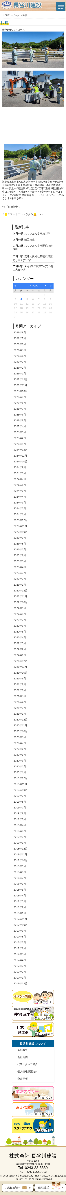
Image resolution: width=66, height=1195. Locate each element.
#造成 (10, 185)
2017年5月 (20, 954)
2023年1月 (20, 584)
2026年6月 (20, 344)
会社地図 (22, 1057)
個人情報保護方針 (27, 1071)
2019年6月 (20, 813)
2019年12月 (20, 778)
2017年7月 (20, 942)
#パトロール (53, 191)
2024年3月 (20, 502)
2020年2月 (20, 766)
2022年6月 (20, 625)
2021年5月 (20, 696)
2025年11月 (20, 385)
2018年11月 (20, 854)
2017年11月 (20, 919)
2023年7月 (20, 549)
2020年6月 (20, 748)
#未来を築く (17, 198)
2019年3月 (20, 831)
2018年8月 (20, 872)
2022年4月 (20, 637)
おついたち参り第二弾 (37, 233)
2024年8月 (20, 473)
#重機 (47, 188)
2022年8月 (20, 614)
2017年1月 (20, 977)
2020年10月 (20, 731)
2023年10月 (20, 531)
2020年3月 (20, 760)
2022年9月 (20, 608)
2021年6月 (20, 690)
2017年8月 (20, 936)
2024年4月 (20, 496)
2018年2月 (20, 907)
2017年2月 (20, 971)
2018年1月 (20, 913)
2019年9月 (20, 795)
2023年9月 (20, 537)
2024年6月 (20, 484)
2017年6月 (20, 948)
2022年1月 (20, 655)
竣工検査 (29, 239)
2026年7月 (20, 338)
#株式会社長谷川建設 (31, 181)
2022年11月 (20, 596)
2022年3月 (20, 643)
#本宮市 (14, 181)
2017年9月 (20, 930)
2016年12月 (20, 983)
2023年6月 (20, 555)
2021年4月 (20, 702)
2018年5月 (20, 889)
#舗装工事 (31, 185)
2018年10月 (20, 860)
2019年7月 (20, 807)
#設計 (58, 181)
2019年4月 (20, 825)
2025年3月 (20, 432)
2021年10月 (20, 672)
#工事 (40, 188)
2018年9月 (20, 866)
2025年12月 (20, 379)
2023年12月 (20, 520)
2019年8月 (20, 801)
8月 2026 (33, 285)
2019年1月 (20, 842)
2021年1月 (20, 713)
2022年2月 (20, 649)
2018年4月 (20, 895)
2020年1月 (20, 772)
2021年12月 (20, 660)
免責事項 (22, 1078)
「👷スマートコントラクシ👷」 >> (22, 214)
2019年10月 (20, 789)
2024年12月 (20, 449)
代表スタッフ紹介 (27, 1064)
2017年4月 (20, 960)
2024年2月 (20, 508)
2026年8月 (20, 332)
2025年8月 (20, 402)
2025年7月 (20, 408)
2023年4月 (20, 567)
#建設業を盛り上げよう (33, 195)
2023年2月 (20, 578)
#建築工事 (43, 185)
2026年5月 (20, 350)
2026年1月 (20, 373)
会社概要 (22, 1050)
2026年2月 (20, 367)
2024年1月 (20, 514)
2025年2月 (20, 438)
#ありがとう (32, 191)
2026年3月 (20, 361)
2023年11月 (20, 526)
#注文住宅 (49, 181)
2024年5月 (20, 490)
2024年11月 (20, 455)
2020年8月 (20, 737)
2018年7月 (20, 877)
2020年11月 (20, 725)
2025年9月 (20, 397)
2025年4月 (20, 426)
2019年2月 (20, 836)
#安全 (43, 191)
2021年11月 (20, 666)
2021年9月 (20, 678)
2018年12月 (20, 848)
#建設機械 (56, 188)
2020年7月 (20, 743)
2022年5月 (20, 631)
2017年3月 (20, 965)
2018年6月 (20, 883)
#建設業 (20, 188)
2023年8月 (20, 543)
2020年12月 (20, 719)
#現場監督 (31, 188)
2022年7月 (20, 619)
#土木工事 (19, 185)
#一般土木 (10, 188)
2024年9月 (20, 467)
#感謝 (22, 191)
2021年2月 (20, 707)
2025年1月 (20, 443)
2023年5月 (20, 561)
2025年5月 (20, 420)
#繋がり (14, 191)
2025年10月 (20, 391)
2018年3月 (20, 901)
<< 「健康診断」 (11, 206)
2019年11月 (20, 784)
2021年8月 (20, 684)
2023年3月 (20, 572)
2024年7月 (20, 479)
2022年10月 (20, 602)
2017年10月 (20, 924)
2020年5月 (20, 754)
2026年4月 (20, 355)
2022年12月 (20, 590)
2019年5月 (20, 819)
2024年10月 (20, 461)
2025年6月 (20, 414)
